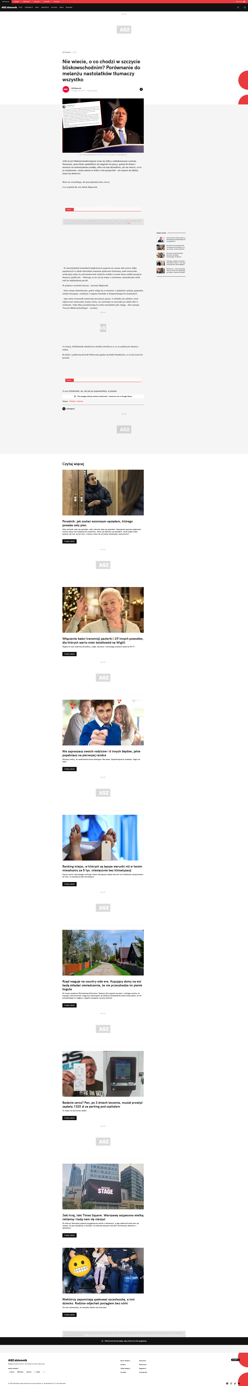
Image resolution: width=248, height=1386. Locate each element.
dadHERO (46, 1)
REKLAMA (69, 7)
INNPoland (26, 1)
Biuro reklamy (125, 1361)
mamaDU (36, 1)
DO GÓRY (234, 1360)
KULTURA (54, 7)
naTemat (16, 1)
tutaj (128, 223)
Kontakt (123, 1372)
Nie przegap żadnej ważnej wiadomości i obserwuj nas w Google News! (104, 396)
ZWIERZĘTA (45, 7)
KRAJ (37, 7)
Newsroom (143, 1364)
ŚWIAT (61, 7)
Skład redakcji (125, 1368)
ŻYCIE (20, 7)
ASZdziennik (5, 1)
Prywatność (143, 1372)
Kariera (123, 1364)
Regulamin (142, 1368)
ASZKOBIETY (29, 7)
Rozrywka (56, 1)
